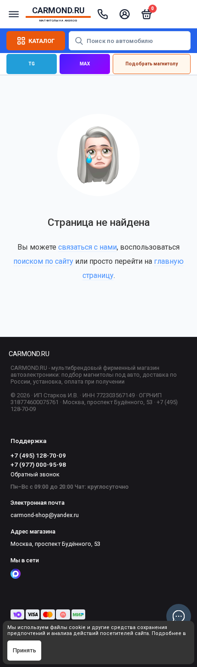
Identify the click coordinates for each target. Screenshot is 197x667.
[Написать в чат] (178, 616)
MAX (85, 63)
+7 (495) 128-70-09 (38, 455)
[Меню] (14, 14)
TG (31, 63)
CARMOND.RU (29, 354)
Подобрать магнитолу (152, 63)
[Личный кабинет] (125, 14)
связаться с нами (87, 247)
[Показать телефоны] (103, 14)
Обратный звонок (35, 474)
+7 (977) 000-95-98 (38, 464)
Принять (24, 650)
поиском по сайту (43, 261)
